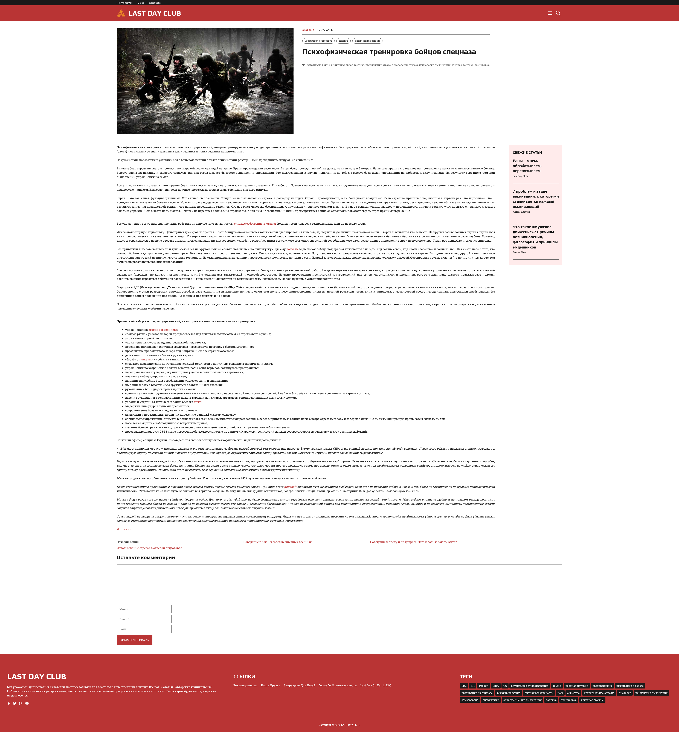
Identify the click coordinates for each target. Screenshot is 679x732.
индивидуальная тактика (347, 64)
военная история (576, 685)
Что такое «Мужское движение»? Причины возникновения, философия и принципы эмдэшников (535, 236)
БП (473, 685)
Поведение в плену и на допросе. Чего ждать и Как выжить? (413, 542)
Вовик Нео (519, 252)
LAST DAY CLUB (154, 13)
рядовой (290, 486)
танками (145, 359)
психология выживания (435, 64)
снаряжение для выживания (522, 700)
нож (560, 693)
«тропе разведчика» (163, 329)
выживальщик (602, 685)
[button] (558, 13)
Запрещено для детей (299, 685)
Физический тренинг (367, 40)
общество (573, 693)
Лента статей (124, 2)
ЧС (505, 685)
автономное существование (529, 685)
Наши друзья (270, 685)
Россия (483, 685)
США (496, 685)
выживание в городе (630, 685)
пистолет (625, 693)
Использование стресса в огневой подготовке (149, 548)
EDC (464, 685)
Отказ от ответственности (338, 685)
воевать (292, 249)
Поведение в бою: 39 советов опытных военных (277, 542)
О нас (141, 2)
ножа (197, 402)
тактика (468, 64)
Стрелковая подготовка (318, 40)
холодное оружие (592, 700)
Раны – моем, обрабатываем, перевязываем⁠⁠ (527, 165)
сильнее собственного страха (255, 223)
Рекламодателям (245, 685)
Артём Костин (521, 211)
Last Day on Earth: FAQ (375, 685)
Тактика (343, 40)
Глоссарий (155, 2)
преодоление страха (378, 64)
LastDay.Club (325, 30)
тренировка (482, 64)
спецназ (457, 64)
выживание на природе (477, 693)
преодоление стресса (405, 64)
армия (557, 685)
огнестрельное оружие (599, 693)
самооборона (470, 700)
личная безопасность (539, 693)
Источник (124, 529)
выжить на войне (318, 64)
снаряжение (491, 700)
